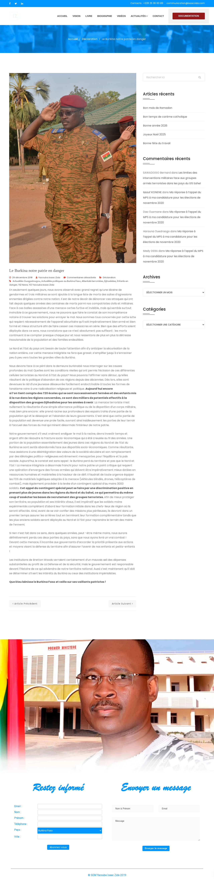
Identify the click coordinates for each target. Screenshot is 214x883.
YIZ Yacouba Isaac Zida (41, 284)
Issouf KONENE (152, 192)
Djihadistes (110, 281)
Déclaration (89, 39)
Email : (18, 806)
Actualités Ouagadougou (26, 281)
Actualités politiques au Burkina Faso (61, 281)
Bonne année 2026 (155, 125)
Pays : (17, 829)
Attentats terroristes (92, 281)
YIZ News (23, 284)
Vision (76, 16)
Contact (158, 16)
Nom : (17, 812)
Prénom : (19, 818)
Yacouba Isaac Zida (49, 277)
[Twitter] (16, 3)
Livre (88, 16)
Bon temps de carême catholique (165, 117)
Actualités (138, 16)
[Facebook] (10, 3)
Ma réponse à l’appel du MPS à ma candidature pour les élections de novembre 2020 (172, 197)
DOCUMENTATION (188, 16)
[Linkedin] (22, 3)
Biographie (104, 16)
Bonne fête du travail (156, 143)
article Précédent (25, 603)
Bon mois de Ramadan (157, 108)
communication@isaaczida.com (186, 3)
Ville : (17, 836)
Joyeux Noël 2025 (154, 134)
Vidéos (121, 16)
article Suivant (121, 603)
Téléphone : (21, 824)
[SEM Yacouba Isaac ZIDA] (21, 16)
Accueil (62, 16)
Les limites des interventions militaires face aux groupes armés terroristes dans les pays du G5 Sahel (172, 178)
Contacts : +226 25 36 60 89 (146, 3)
